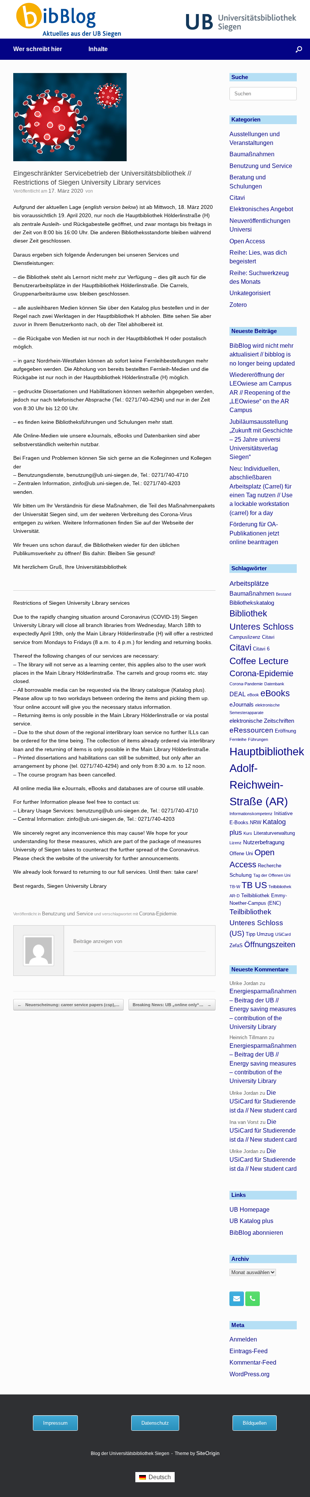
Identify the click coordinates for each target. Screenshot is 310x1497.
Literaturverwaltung (274, 833)
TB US (254, 885)
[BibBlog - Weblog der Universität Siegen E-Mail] (236, 1299)
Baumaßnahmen (251, 154)
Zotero (238, 305)
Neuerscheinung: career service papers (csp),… (68, 1004)
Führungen (258, 739)
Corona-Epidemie (158, 914)
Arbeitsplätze (249, 583)
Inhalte (98, 49)
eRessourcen (251, 730)
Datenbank (274, 684)
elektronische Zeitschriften (261, 720)
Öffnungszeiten (269, 944)
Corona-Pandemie (246, 684)
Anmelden (243, 1339)
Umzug (265, 934)
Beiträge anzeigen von (97, 941)
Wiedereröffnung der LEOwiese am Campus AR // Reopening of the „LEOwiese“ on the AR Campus (260, 393)
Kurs (247, 833)
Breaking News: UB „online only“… (172, 1004)
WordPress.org (249, 1374)
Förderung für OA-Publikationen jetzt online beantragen (254, 533)
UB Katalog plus (251, 1221)
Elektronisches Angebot (261, 209)
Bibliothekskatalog (251, 602)
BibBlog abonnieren (256, 1232)
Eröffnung (285, 731)
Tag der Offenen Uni (271, 875)
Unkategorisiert (249, 293)
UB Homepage (249, 1209)
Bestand (283, 594)
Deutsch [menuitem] (160, 1477)
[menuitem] (154, 1477)
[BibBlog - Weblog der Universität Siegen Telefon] (252, 1299)
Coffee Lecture (258, 661)
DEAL (237, 694)
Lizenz (235, 842)
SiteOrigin (208, 1453)
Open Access (247, 241)
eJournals (241, 704)
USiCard (283, 934)
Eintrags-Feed (248, 1351)
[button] (299, 49)
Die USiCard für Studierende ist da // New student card (263, 1101)
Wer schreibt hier (37, 49)
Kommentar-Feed (252, 1362)
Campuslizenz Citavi (251, 637)
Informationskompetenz (251, 813)
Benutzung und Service (67, 914)
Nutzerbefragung (263, 842)
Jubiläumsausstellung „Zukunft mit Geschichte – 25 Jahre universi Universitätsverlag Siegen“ (261, 440)
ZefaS (236, 945)
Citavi (237, 198)
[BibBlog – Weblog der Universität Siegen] (69, 20)
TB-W (234, 886)
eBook (253, 694)
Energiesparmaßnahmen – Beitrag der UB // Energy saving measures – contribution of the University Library (262, 1009)
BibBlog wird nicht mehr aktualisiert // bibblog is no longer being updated (262, 354)
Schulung (240, 875)
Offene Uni (241, 853)
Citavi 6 (261, 649)
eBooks (275, 693)
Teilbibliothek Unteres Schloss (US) (256, 922)
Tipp (250, 934)
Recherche (269, 865)
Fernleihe (237, 739)
